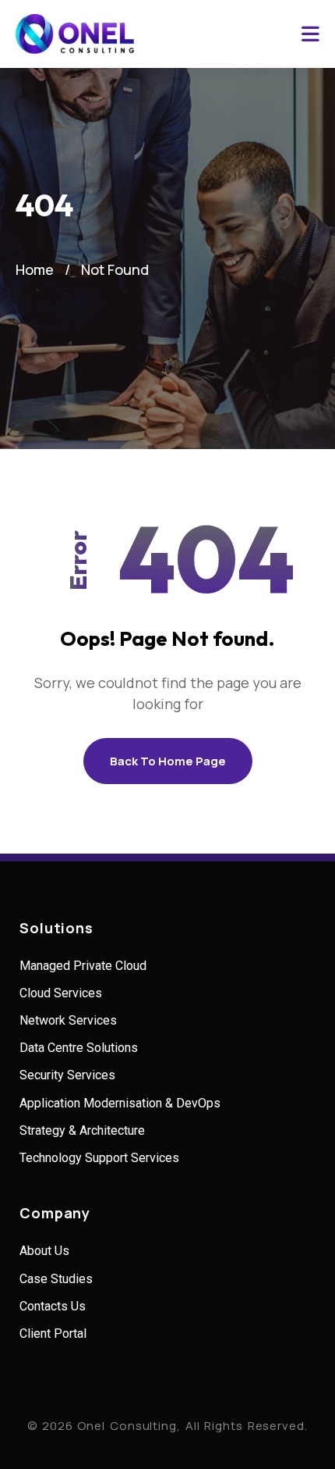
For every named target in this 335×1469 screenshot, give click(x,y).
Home (35, 269)
